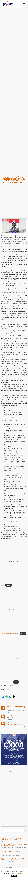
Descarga (8, 585)
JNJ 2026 (2, 585)
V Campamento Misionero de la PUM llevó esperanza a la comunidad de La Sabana (11, 865)
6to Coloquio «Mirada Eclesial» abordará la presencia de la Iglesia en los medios (16, 715)
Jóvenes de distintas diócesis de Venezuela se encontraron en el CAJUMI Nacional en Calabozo (13, 859)
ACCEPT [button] (14, 875)
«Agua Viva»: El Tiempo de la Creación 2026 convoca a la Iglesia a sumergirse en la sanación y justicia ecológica (16, 723)
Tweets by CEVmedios (6, 771)
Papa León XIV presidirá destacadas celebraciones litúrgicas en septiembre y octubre (17, 708)
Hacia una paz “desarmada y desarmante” (10, 633)
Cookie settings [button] (19, 873)
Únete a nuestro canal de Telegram (14, 822)
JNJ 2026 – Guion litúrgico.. (6, 682)
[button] (24, 4)
